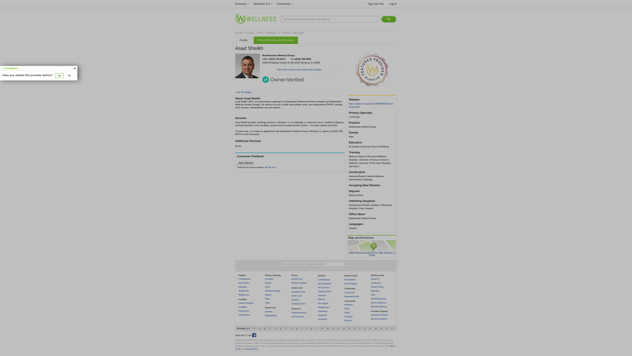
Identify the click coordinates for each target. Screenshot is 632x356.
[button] (59, 75)
